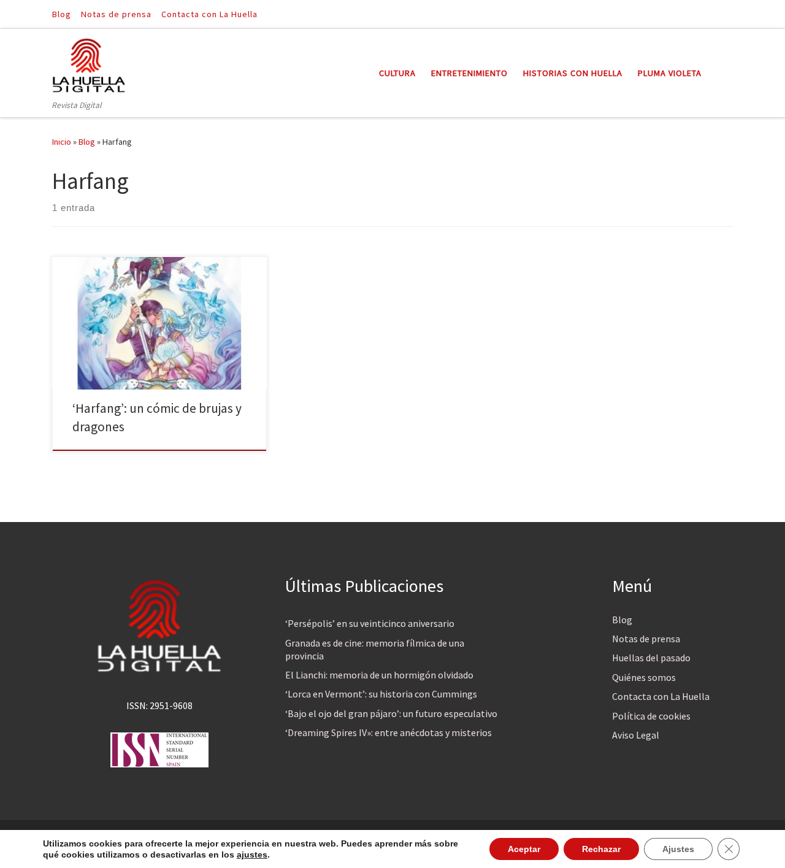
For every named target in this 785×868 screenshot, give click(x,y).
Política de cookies (651, 716)
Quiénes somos (644, 677)
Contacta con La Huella (661, 696)
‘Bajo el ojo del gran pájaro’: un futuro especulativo (391, 713)
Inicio (61, 141)
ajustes (252, 854)
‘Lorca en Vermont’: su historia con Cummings (381, 694)
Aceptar (524, 849)
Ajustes (678, 849)
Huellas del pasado (651, 657)
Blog (86, 141)
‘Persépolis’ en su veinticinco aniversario (369, 623)
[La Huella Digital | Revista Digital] (89, 63)
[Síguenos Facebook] (712, 14)
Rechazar (601, 849)
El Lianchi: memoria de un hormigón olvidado (379, 675)
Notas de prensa (646, 638)
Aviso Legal (635, 735)
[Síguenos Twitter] (729, 14)
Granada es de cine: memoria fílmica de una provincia (374, 649)
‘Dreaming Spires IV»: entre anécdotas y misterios (388, 732)
